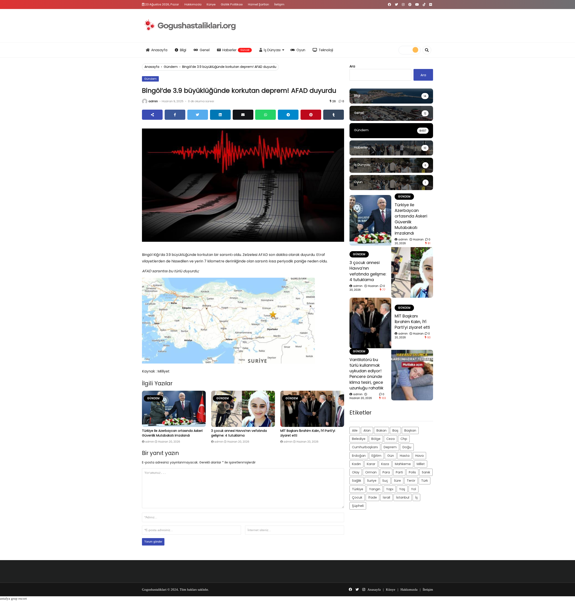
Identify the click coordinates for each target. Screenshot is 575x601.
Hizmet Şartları (258, 4)
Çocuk (357, 497)
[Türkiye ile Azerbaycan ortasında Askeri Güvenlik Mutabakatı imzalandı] (174, 409)
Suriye (371, 480)
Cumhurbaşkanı (365, 447)
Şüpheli (358, 505)
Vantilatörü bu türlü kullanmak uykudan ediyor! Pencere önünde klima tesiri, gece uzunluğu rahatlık (366, 374)
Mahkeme (403, 464)
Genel (205, 50)
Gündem (171, 66)
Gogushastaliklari (154, 589)
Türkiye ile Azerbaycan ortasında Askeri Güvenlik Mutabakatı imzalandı (172, 433)
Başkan (410, 430)
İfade (372, 497)
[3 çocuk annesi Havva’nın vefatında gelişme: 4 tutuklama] (243, 409)
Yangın (374, 489)
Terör (411, 480)
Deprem (390, 447)
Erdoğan (359, 455)
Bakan (381, 430)
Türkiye (357, 489)
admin (153, 101)
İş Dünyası (272, 50)
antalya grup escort (13, 598)
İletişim (279, 4)
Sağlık (356, 480)
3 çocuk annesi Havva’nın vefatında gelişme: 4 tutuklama (239, 433)
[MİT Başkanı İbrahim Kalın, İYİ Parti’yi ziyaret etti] (312, 409)
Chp (403, 439)
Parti (399, 472)
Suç (385, 480)
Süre (397, 480)
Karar (371, 464)
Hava (419, 455)
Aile (355, 430)
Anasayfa (159, 50)
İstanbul (402, 497)
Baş (395, 430)
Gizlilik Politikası (232, 4)
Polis (412, 472)
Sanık (426, 472)
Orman (371, 472)
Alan (367, 430)
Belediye (358, 439)
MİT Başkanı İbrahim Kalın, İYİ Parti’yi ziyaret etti (412, 321)
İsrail (386, 497)
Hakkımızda (192, 4)
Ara (352, 66)
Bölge (375, 439)
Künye (211, 4)
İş (416, 497)
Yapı (389, 489)
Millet (421, 464)
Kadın (356, 464)
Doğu (406, 447)
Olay (355, 472)
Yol (413, 489)
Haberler (235, 50)
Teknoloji (326, 50)
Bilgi (183, 50)
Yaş (402, 489)
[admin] (144, 101)
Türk (424, 480)
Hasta (404, 455)
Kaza (385, 464)
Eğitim (376, 455)
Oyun (300, 50)
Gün (390, 455)
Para (386, 472)
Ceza (390, 439)
